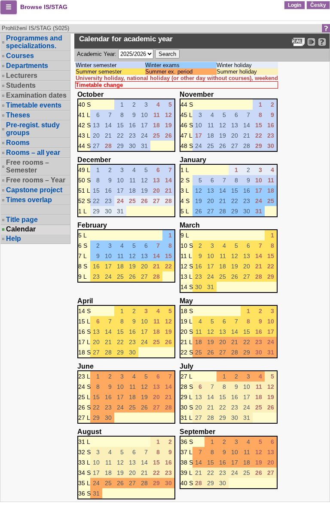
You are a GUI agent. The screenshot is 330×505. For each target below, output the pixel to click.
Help (13, 238)
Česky (318, 5)
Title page (22, 219)
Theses (18, 115)
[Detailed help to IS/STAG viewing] (322, 41)
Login (294, 5)
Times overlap (29, 199)
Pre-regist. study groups (33, 128)
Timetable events (33, 105)
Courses (20, 55)
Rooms (18, 142)
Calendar (21, 229)
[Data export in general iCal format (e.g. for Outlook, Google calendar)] (298, 41)
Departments (27, 65)
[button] (8, 7)
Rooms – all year (33, 152)
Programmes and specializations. (34, 41)
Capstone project (34, 190)
